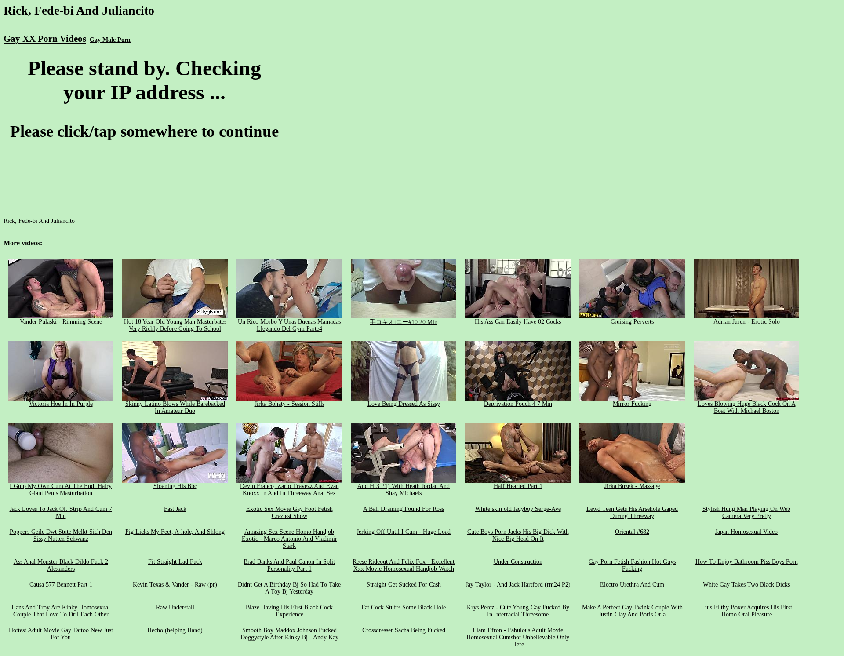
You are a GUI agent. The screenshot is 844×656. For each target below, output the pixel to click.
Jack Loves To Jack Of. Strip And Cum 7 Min (61, 512)
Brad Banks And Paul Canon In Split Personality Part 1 (289, 565)
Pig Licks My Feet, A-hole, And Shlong (175, 531)
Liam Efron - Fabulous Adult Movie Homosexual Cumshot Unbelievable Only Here (517, 637)
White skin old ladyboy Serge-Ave (518, 509)
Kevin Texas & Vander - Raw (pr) (175, 584)
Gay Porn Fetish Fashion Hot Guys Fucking (632, 565)
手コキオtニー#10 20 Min (403, 322)
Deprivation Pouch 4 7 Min (518, 404)
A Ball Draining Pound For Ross (403, 509)
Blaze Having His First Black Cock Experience (289, 611)
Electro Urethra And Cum (632, 584)
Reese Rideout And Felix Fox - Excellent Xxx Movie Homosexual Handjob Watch (404, 565)
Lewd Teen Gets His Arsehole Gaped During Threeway (632, 512)
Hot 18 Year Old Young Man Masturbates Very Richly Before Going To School (175, 325)
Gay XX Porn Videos (45, 38)
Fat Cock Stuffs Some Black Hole (403, 607)
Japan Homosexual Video (746, 531)
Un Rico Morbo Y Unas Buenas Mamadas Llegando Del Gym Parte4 (289, 325)
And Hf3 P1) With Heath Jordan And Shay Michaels (403, 489)
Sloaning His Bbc (175, 486)
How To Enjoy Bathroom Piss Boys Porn (746, 561)
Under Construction (518, 561)
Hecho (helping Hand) (175, 630)
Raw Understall (175, 607)
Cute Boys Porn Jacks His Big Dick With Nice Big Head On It (518, 535)
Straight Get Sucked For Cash (404, 584)
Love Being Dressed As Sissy (403, 404)
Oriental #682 (632, 531)
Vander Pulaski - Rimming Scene (61, 321)
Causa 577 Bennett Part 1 (60, 584)
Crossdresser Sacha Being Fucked (403, 630)
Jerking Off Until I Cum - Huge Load (404, 531)
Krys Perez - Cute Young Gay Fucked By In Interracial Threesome (518, 611)
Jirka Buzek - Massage (632, 486)
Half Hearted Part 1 (518, 486)
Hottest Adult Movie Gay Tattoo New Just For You (61, 634)
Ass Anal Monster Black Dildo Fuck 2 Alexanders (61, 565)
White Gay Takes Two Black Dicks (746, 584)
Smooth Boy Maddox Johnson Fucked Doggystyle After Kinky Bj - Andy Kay (289, 634)
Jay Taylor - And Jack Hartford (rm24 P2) (518, 584)
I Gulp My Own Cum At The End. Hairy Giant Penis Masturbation (61, 489)
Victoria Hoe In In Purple (61, 404)
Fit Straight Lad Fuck (175, 561)
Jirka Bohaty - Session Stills (289, 404)
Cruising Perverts (632, 321)
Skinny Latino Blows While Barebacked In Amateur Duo (175, 407)
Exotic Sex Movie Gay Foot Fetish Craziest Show (289, 512)
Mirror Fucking (632, 404)
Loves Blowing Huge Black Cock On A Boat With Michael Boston (747, 407)
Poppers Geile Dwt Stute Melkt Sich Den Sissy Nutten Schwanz (61, 535)
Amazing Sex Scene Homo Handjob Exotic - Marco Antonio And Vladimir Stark (289, 538)
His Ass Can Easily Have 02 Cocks (518, 321)
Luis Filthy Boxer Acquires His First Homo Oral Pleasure (746, 611)
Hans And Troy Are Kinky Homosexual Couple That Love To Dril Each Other (60, 611)
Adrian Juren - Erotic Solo (746, 321)
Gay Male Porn (110, 39)
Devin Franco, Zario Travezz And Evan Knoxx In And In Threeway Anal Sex (289, 489)
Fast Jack (175, 509)
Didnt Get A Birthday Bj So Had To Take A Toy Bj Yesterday (289, 588)
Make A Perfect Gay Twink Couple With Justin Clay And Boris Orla (632, 611)
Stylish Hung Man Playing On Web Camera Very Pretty (746, 512)
